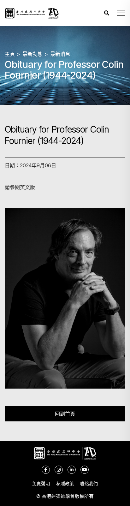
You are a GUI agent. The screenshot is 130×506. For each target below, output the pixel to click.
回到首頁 (65, 414)
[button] (121, 13)
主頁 (10, 54)
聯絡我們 (89, 483)
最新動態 (32, 54)
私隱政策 (65, 483)
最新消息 (60, 54)
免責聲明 (41, 483)
